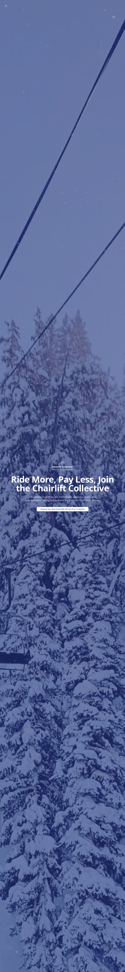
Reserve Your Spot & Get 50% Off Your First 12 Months (63, 509)
